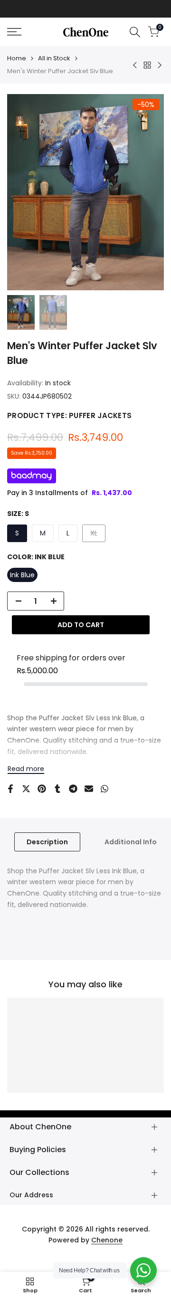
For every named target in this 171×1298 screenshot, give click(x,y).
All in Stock (54, 58)
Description (47, 842)
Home (16, 58)
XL (97, 535)
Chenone (107, 1240)
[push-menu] (14, 31)
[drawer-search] (135, 32)
